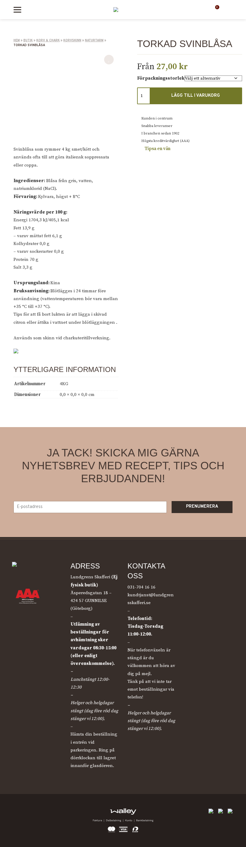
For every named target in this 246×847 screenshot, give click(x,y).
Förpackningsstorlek (160, 78)
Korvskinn (72, 41)
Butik (28, 41)
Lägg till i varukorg (195, 96)
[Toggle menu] (17, 10)
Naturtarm (94, 41)
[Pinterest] (44, 813)
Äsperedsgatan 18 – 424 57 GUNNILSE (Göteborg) (91, 601)
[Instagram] (31, 813)
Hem (17, 41)
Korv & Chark (48, 41)
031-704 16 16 (141, 587)
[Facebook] (18, 813)
